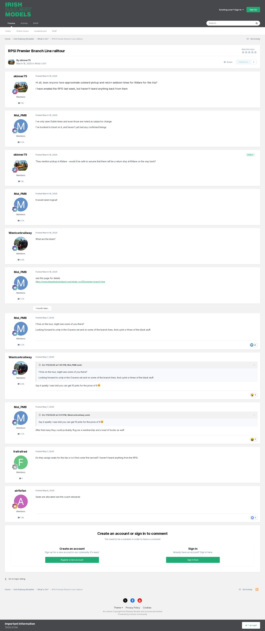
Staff (54, 31)
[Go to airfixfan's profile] (21, 501)
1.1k (22, 103)
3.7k (22, 142)
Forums (11, 23)
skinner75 (25, 60)
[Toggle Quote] (40, 365)
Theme (118, 607)
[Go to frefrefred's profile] (21, 462)
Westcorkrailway (20, 232)
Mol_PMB (20, 115)
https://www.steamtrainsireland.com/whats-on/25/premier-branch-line (70, 281)
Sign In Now (192, 560)
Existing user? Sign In (230, 9)
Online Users (22, 31)
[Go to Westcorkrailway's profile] (21, 244)
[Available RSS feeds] (257, 589)
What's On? (40, 63)
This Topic (244, 23)
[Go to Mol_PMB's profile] (21, 126)
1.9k (22, 517)
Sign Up (253, 9)
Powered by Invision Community (132, 614)
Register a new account (72, 560)
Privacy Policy (133, 607)
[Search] (256, 23)
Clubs (8, 31)
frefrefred (20, 451)
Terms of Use (11, 627)
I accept (252, 625)
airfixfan (20, 490)
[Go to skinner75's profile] (11, 62)
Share (228, 62)
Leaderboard (40, 31)
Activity (24, 23)
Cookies (147, 607)
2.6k (22, 259)
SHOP (35, 23)
